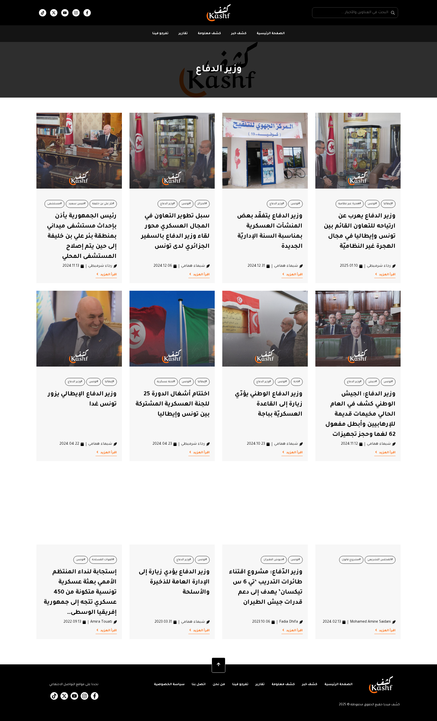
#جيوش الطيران (274, 559)
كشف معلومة (209, 33)
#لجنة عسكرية (166, 381)
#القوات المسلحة (103, 559)
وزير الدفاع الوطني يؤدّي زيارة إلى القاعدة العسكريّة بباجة (269, 404)
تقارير (183, 33)
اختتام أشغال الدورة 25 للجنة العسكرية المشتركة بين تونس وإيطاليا (173, 404)
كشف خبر (239, 33)
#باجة (297, 381)
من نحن (219, 684)
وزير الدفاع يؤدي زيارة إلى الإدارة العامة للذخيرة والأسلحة (174, 582)
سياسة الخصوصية (169, 684)
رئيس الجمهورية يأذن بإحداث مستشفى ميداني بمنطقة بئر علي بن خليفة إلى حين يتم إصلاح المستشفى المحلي (82, 236)
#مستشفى (54, 203)
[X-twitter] (53, 12)
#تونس (372, 203)
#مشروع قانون (351, 559)
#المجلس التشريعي (380, 559)
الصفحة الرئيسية (271, 33)
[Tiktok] (42, 12)
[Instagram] (76, 12)
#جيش (372, 381)
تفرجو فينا (160, 33)
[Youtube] (65, 12)
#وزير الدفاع (277, 203)
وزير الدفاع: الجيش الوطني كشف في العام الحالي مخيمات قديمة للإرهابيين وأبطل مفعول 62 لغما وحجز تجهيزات (360, 414)
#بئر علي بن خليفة (103, 203)
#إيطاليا (388, 203)
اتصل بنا (199, 684)
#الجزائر (202, 203)
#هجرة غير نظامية (349, 203)
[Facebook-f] (87, 12)
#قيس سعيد (77, 203)
